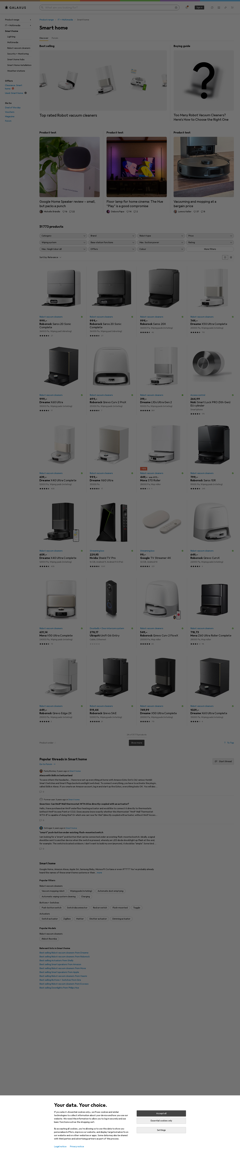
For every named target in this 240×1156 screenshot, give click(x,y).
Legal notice (60, 1146)
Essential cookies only (161, 1120)
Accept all (161, 1113)
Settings (161, 1130)
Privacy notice (77, 1146)
